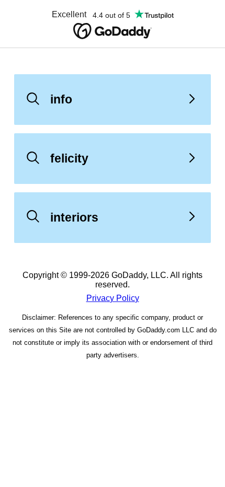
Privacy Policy (112, 298)
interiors (74, 217)
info (61, 99)
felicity (69, 158)
